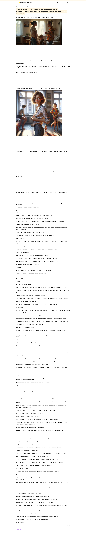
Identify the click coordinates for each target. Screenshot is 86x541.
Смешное (40, 2)
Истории (18, 6)
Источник (67, 525)
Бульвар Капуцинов (26, 2)
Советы (61, 2)
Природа (56, 2)
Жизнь (44, 2)
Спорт (53, 2)
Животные (49, 2)
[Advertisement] (36, 52)
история (19, 529)
